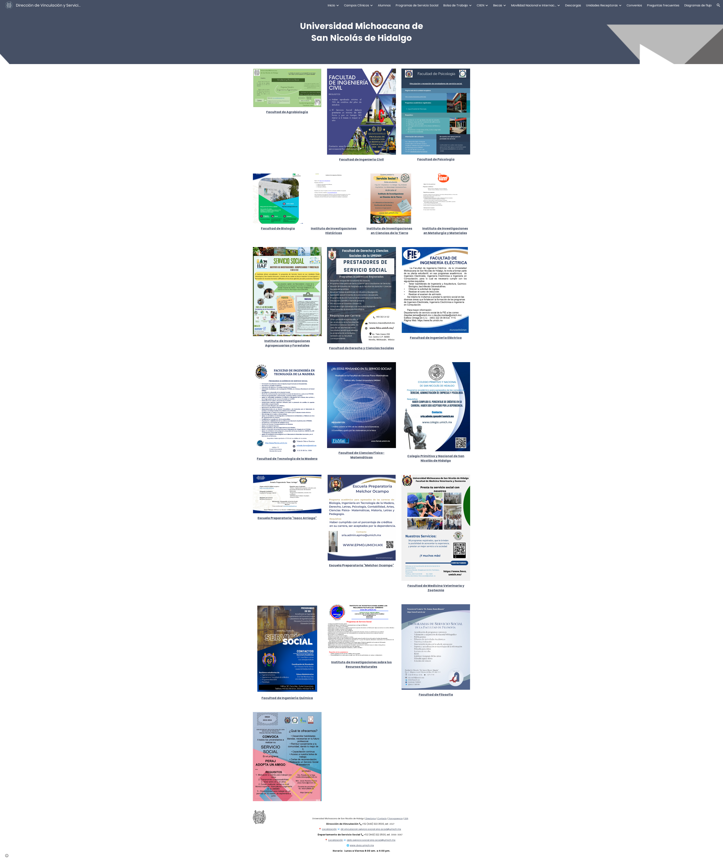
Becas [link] (497, 5)
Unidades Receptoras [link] (602, 5)
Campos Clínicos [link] (356, 5)
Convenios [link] (634, 5)
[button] (718, 5)
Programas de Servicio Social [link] (417, 5)
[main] (361, 32)
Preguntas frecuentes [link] (663, 5)
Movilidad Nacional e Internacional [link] (533, 5)
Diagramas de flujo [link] (698, 5)
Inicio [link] (331, 5)
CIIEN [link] (480, 5)
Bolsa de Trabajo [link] (455, 5)
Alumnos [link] (384, 5)
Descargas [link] (573, 5)
